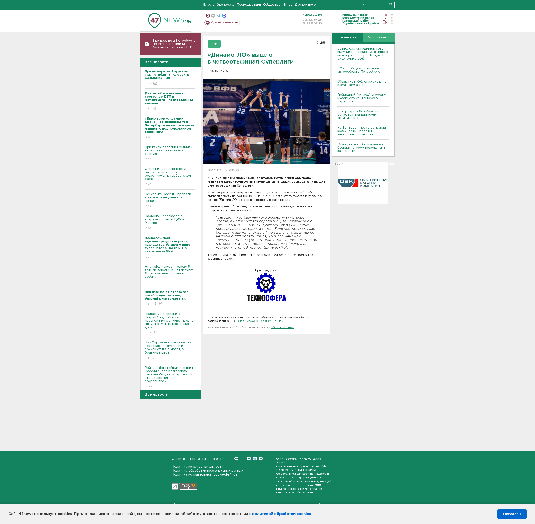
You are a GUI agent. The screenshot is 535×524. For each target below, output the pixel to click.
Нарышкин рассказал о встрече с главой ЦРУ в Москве (164, 222)
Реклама (217, 459)
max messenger (224, 16)
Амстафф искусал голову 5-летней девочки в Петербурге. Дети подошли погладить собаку (169, 274)
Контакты (198, 459)
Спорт (214, 44)
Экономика (225, 4)
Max (261, 458)
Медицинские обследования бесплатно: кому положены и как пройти (361, 147)
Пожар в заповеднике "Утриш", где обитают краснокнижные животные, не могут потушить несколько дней (169, 323)
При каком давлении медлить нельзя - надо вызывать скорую (168, 153)
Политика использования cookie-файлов (204, 474)
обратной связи (282, 327)
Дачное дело (305, 4)
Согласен (512, 514)
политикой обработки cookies (281, 514)
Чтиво (288, 4)
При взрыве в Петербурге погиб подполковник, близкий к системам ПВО (174, 44)
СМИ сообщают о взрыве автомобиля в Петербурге (358, 70)
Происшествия (249, 4)
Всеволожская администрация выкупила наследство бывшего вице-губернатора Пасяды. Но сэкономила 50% (362, 53)
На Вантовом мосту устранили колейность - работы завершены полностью (362, 131)
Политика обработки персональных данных (207, 470)
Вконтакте (249, 458)
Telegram (255, 458)
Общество (271, 4)
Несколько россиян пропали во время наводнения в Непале (168, 200)
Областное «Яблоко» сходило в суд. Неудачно (362, 83)
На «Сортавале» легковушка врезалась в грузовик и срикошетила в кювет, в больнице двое (168, 350)
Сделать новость (224, 22)
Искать (390, 4)
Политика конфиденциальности (197, 466)
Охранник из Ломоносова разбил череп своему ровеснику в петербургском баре (168, 177)
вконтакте (213, 16)
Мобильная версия (208, 16)
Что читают (379, 37)
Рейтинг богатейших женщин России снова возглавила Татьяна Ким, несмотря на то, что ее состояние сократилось (169, 377)
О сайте (178, 459)
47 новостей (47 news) (296, 459)
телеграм (219, 16)
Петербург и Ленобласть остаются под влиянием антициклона (357, 114)
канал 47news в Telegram (254, 321)
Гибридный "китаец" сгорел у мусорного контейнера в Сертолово (361, 98)
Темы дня (348, 37)
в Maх (279, 321)
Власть (209, 4)
